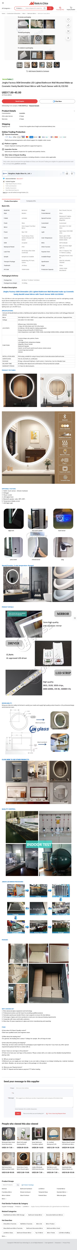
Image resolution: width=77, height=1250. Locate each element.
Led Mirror (41, 1189)
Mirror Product (50, 1224)
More (3, 1236)
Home (3, 13)
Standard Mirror (61, 1192)
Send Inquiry (19, 101)
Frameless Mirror (7, 1192)
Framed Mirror (61, 1189)
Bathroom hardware (26, 1189)
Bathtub (4, 1189)
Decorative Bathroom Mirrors (54, 1215)
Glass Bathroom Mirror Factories (12, 1228)
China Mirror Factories (9, 1224)
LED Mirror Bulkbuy (64, 1233)
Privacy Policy (66, 1242)
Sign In (5, 192)
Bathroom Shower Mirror (24, 1233)
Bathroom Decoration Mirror (34, 1228)
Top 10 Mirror (39, 1233)
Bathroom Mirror (32, 13)
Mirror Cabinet (6, 1195)
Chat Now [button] (58, 101)
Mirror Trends (51, 1233)
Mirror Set (39, 1224)
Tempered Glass (43, 1192)
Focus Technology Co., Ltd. (26, 1242)
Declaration (58, 1242)
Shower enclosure (25, 1192)
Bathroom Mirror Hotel (53, 1228)
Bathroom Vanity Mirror (44, 13)
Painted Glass (42, 1195)
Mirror (23, 13)
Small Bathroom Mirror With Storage (13, 1215)
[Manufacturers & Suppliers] (38, 3)
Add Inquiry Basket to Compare (39, 71)
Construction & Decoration (13, 13)
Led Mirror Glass (8, 1233)
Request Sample (34, 105)
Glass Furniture (24, 1195)
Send (18, 1113)
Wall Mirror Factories (26, 1224)
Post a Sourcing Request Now (56, 1113)
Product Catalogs (28, 1185)
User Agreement (49, 1242)
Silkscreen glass (61, 1195)
